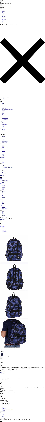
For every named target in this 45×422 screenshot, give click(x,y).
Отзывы (3, 416)
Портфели (3, 140)
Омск (2, 18)
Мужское (3, 226)
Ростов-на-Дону (4, 19)
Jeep (2, 150)
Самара (2, 20)
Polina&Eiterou (3, 129)
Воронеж (3, 10)
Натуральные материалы (5, 118)
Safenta (2, 192)
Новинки (3, 103)
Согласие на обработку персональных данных (7, 109)
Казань (2, 12)
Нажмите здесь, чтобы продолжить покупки (5, 6)
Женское (1, 178)
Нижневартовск (4, 16)
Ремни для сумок (4, 125)
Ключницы (3, 146)
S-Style (2, 132)
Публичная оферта (4, 108)
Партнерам (3, 107)
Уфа (2, 21)
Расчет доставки (4, 173)
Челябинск (3, 22)
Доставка (3, 113)
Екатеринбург (3, 11)
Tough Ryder (3, 151)
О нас (2, 407)
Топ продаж (3, 136)
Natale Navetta (3, 130)
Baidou (2, 133)
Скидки (3, 104)
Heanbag (3, 211)
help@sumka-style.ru (2, 157)
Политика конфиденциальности (5, 166)
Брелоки (3, 126)
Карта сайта (3, 110)
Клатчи (2, 201)
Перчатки (3, 147)
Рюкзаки (3, 182)
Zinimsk (3, 213)
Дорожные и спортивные (5, 119)
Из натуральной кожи (4, 142)
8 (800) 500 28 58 (2, 156)
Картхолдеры (3, 123)
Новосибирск (3, 17)
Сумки (1, 179)
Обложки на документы (4, 124)
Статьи (2, 114)
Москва (3, 15)
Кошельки (3, 122)
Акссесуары (1, 121)
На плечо (3, 139)
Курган (2, 14)
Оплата (2, 112)
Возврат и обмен (4, 171)
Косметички (3, 187)
